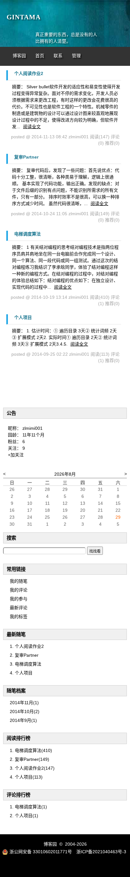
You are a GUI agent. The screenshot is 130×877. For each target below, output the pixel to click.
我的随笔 (18, 581)
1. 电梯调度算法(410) (31, 750)
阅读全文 (32, 126)
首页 (39, 55)
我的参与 (18, 598)
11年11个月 (33, 434)
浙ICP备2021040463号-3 (101, 851)
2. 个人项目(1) (24, 815)
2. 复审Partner (24, 655)
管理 (76, 55)
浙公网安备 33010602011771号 (40, 851)
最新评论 (18, 607)
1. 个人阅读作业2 (27, 646)
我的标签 (18, 616)
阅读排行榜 (18, 738)
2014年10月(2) (24, 711)
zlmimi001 (32, 428)
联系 (58, 55)
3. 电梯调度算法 (25, 664)
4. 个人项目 (21, 672)
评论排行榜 (18, 795)
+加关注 (16, 454)
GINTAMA (24, 17)
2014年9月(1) (23, 720)
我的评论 (18, 589)
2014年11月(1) (24, 702)
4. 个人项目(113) (26, 777)
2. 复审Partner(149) (29, 759)
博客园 (19, 55)
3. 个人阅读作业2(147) (32, 768)
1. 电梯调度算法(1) (28, 806)
